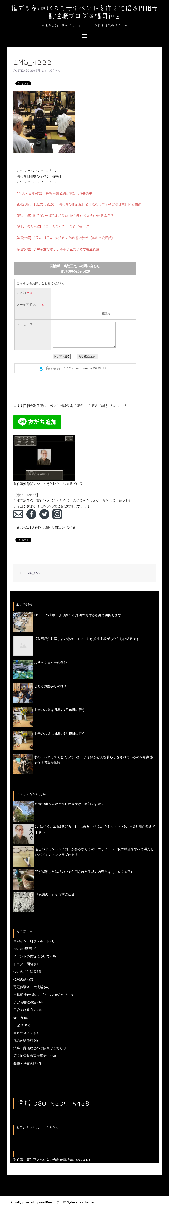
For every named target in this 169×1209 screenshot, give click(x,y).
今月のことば (23, 971)
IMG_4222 (33, 573)
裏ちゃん (54, 70)
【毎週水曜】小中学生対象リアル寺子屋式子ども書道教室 (56, 249)
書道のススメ (23, 1033)
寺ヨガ (18, 1018)
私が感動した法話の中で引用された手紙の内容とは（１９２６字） (84, 872)
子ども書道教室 (24, 1002)
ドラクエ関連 (23, 964)
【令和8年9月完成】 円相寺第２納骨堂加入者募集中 (52, 193)
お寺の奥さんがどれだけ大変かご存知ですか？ (69, 804)
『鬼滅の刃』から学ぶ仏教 (55, 894)
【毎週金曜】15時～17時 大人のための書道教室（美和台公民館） (64, 238)
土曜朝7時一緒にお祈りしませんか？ (40, 994)
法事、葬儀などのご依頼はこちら (38, 1048)
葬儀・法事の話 (24, 1063)
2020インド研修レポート (31, 941)
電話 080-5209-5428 (53, 1103)
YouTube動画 (22, 949)
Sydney (72, 1202)
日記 (16, 1025)
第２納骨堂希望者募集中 (31, 1056)
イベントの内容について (31, 956)
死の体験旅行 (23, 1040)
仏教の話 (20, 979)
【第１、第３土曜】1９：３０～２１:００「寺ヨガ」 (52, 226)
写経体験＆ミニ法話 (28, 987)
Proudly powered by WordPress (32, 1202)
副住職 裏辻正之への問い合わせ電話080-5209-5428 (51, 1160)
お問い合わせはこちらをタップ (39, 1127)
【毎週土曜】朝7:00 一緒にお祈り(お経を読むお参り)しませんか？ (63, 215)
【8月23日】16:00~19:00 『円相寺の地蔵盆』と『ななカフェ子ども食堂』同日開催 (77, 204)
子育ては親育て (24, 1010)
